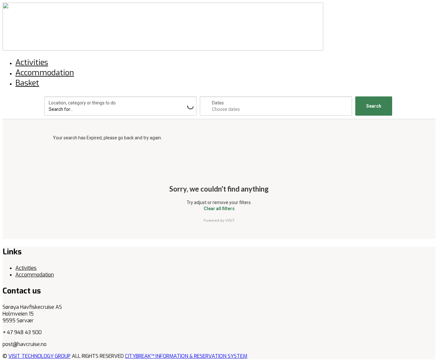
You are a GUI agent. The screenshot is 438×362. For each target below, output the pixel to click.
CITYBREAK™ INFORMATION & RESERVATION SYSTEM (186, 356)
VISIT (230, 220)
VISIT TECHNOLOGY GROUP (39, 356)
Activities (26, 268)
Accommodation (34, 274)
